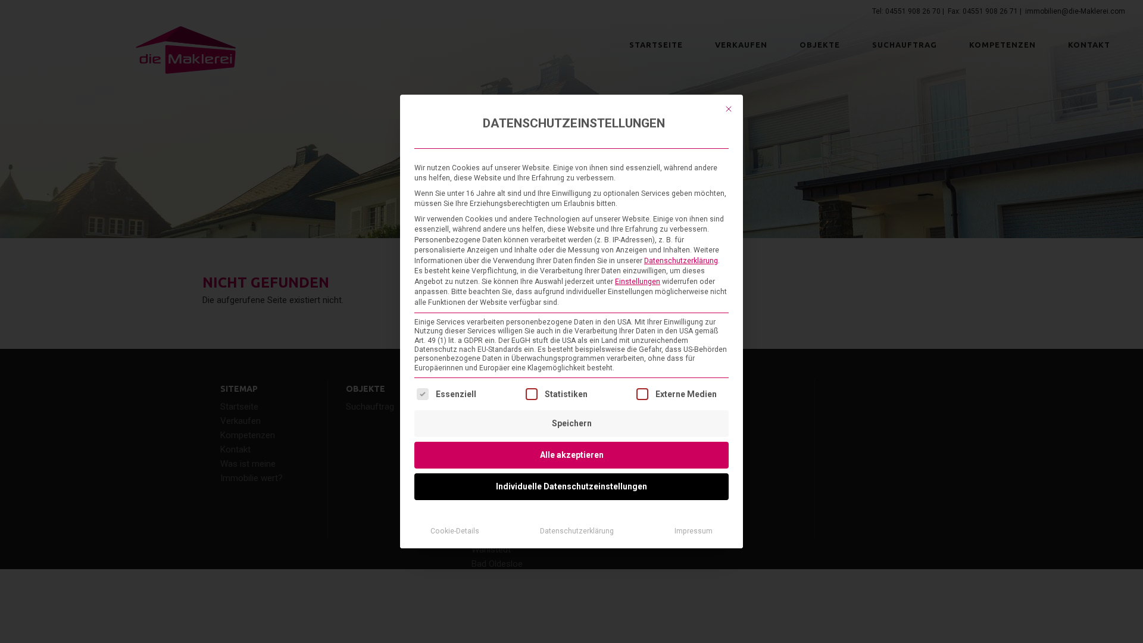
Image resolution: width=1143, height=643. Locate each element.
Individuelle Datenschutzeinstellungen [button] (571, 486)
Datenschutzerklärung (681, 261)
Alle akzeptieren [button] (572, 455)
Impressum (693, 531)
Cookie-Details (454, 531)
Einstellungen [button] (637, 281)
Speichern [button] (572, 423)
